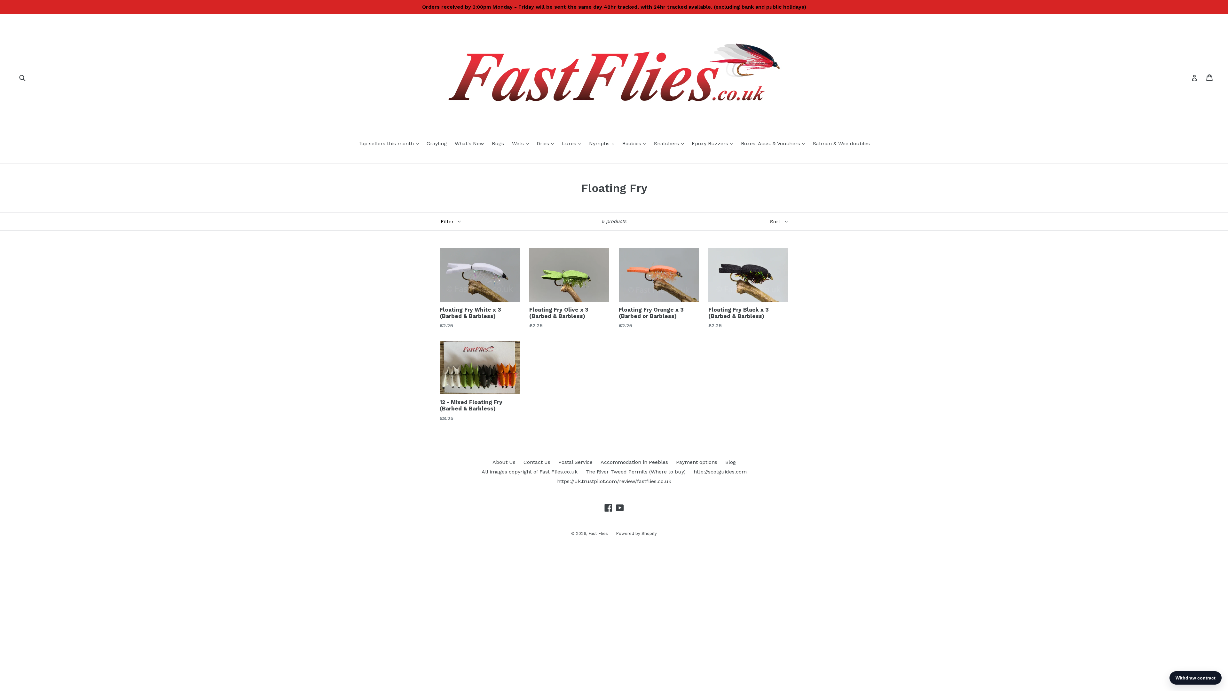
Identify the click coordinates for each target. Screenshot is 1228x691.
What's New (469, 143)
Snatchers (670, 143)
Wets (522, 143)
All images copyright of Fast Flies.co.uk (530, 472)
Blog (730, 462)
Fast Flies (598, 533)
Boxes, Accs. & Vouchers (774, 143)
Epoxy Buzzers (714, 143)
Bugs (498, 143)
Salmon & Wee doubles (841, 143)
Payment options (696, 462)
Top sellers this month (390, 143)
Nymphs (603, 143)
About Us (504, 462)
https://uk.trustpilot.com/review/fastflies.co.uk (614, 481)
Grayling (437, 143)
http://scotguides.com (720, 472)
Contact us (536, 462)
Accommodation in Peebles (634, 462)
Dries (547, 143)
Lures (573, 143)
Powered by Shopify (636, 533)
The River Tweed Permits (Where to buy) (636, 472)
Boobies (635, 143)
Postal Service (575, 462)
